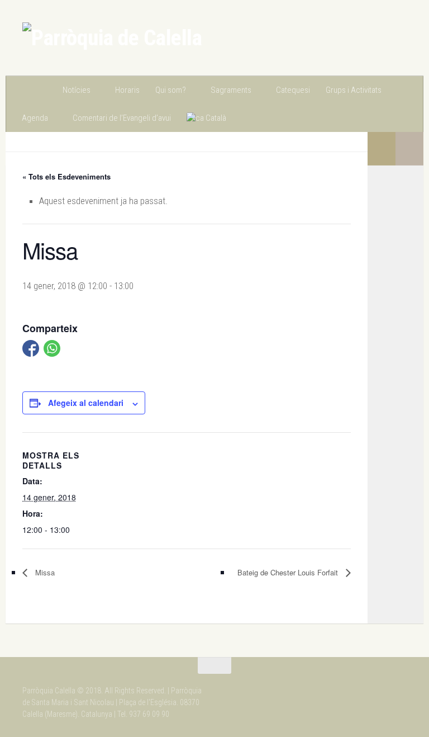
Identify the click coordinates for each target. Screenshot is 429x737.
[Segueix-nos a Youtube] (399, 687)
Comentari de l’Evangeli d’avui (122, 118)
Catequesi (293, 90)
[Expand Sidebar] (409, 149)
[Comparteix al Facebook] (30, 348)
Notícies (76, 90)
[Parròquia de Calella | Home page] (112, 38)
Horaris (127, 90)
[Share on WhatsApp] (52, 348)
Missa (44, 572)
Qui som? (170, 90)
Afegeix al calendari (85, 402)
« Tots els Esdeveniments (66, 176)
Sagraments (231, 90)
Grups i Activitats (354, 90)
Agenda (35, 118)
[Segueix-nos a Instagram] (358, 687)
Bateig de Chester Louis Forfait (288, 572)
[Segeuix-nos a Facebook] (379, 687)
